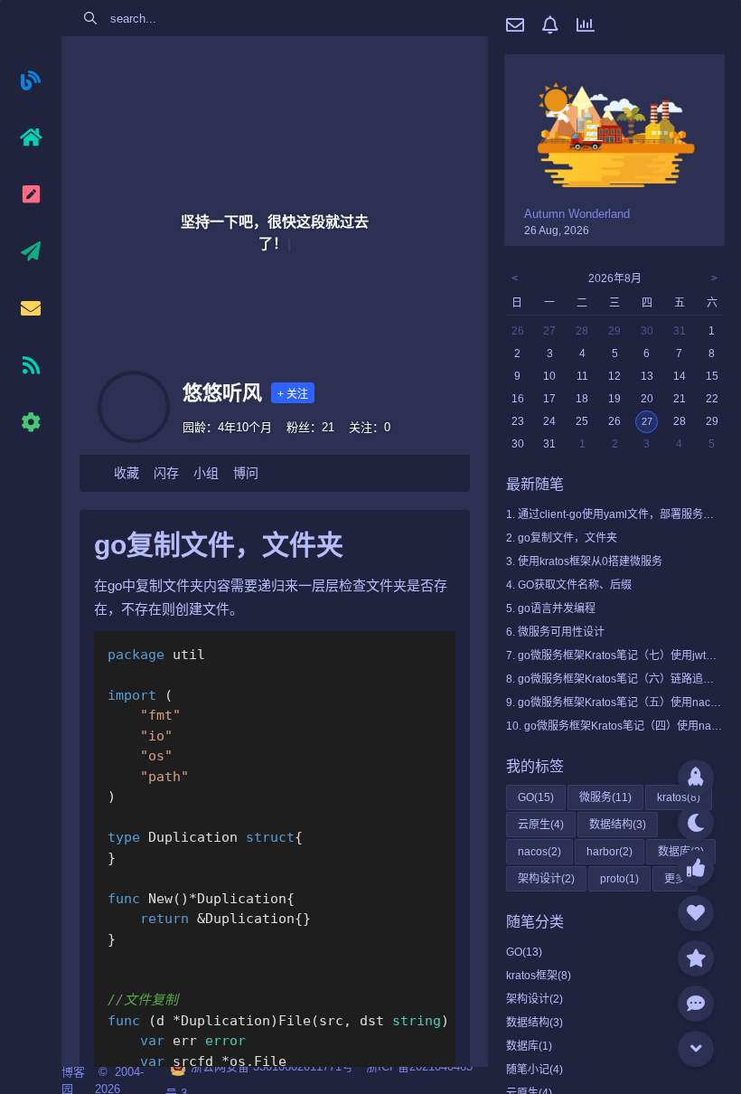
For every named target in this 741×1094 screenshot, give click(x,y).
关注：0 (369, 427)
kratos (678, 797)
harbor (609, 851)
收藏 (126, 473)
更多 (675, 878)
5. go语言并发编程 (551, 608)
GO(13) (524, 952)
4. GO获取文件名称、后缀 (569, 585)
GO (536, 797)
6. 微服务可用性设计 (555, 632)
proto (619, 878)
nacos (539, 851)
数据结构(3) (534, 1022)
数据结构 (617, 824)
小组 (206, 473)
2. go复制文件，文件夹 (561, 538)
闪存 (166, 473)
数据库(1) (529, 1046)
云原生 (541, 824)
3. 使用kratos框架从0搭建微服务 (584, 561)
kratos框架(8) (538, 975)
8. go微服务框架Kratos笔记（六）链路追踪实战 (621, 679)
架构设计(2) (534, 999)
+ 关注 (292, 394)
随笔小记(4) (534, 1069)
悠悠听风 (222, 393)
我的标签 (535, 766)
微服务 (605, 797)
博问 (245, 473)
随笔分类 (535, 921)
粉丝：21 (310, 427)
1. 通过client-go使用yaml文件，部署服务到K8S (620, 514)
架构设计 (546, 878)
